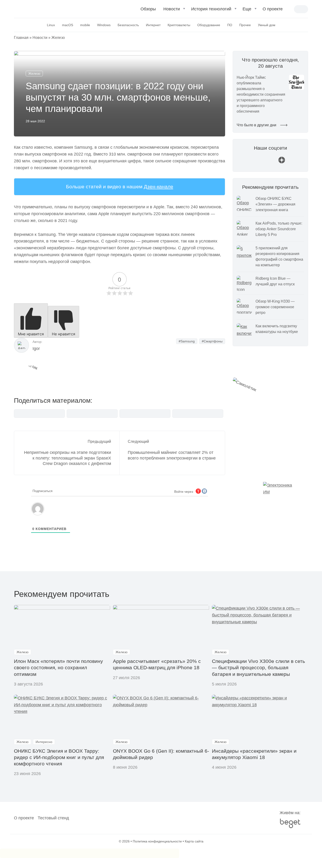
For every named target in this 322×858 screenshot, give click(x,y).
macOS (67, 25)
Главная (21, 38)
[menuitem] (148, 11)
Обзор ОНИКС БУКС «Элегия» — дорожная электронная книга (275, 204)
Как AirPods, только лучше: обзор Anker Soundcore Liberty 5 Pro (279, 229)
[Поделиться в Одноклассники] (198, 414)
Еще (247, 9)
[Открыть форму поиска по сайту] (290, 9)
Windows (104, 25)
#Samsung (187, 341)
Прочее (245, 25)
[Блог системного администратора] (39, 8)
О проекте (273, 9)
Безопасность (128, 25)
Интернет (153, 25)
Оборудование (208, 25)
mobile (85, 25)
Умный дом (266, 25)
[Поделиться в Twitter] (145, 414)
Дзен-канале (158, 186)
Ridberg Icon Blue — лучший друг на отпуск (275, 281)
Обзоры (148, 9)
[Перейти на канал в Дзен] (281, 162)
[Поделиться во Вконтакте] (39, 414)
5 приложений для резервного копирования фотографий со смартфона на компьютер (279, 256)
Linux (51, 25)
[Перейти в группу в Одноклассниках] (293, 162)
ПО (229, 25)
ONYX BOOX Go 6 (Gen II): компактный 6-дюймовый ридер (161, 754)
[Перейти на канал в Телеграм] (270, 162)
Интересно (44, 742)
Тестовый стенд (53, 818)
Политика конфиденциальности (157, 841)
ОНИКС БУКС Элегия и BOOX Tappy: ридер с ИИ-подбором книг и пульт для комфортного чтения (59, 757)
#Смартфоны (212, 341)
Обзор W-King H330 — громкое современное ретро (275, 307)
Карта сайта (194, 841)
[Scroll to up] (11, 828)
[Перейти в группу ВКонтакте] (247, 162)
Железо (58, 38)
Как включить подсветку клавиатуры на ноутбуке (277, 329)
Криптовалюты (179, 25)
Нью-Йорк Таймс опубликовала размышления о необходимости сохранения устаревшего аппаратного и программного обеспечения (261, 94)
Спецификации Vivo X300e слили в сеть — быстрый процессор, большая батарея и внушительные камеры (258, 667)
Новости (171, 9)
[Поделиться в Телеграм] (92, 414)
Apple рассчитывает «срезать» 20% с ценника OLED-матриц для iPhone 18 (157, 664)
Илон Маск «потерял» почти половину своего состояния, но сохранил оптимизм (58, 667)
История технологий (211, 9)
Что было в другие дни (257, 125)
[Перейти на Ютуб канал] (259, 162)
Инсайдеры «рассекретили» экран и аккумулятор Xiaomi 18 (254, 754)
